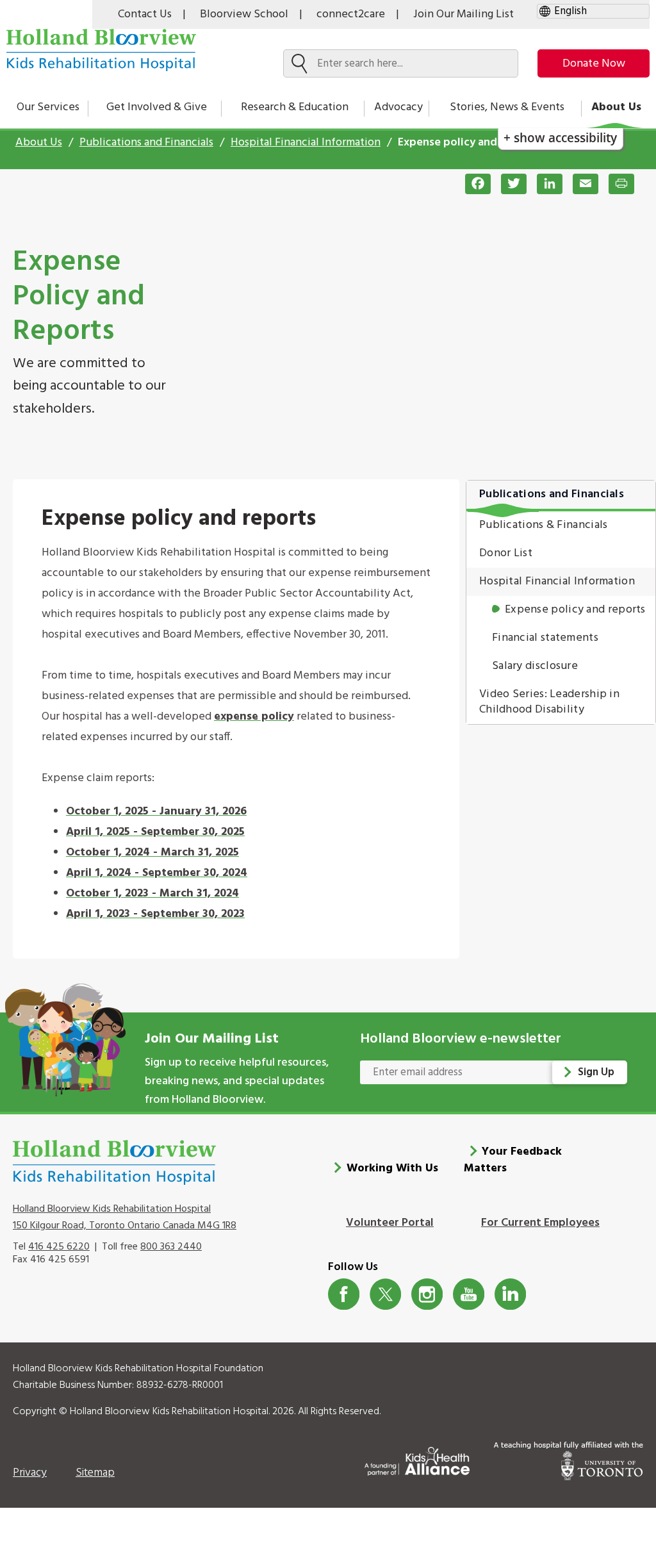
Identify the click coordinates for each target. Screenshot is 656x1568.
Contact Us (145, 14)
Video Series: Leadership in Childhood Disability (549, 702)
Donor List (505, 553)
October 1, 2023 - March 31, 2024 (152, 893)
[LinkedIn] (544, 184)
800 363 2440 (171, 1247)
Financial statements (545, 638)
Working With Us (392, 1168)
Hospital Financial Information (306, 142)
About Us (616, 107)
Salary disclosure (535, 666)
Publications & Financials (543, 525)
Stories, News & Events (507, 107)
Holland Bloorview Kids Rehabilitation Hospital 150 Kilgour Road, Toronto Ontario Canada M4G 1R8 (124, 1217)
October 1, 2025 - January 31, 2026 (156, 811)
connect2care (350, 14)
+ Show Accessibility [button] (560, 137)
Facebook (343, 1294)
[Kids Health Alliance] (417, 1459)
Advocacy (398, 107)
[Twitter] (509, 184)
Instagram (427, 1294)
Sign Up (596, 1072)
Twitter (385, 1294)
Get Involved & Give (156, 107)
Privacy (30, 1473)
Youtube (468, 1294)
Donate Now (593, 63)
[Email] (580, 184)
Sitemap (95, 1473)
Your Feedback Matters (513, 1160)
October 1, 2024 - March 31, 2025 (152, 852)
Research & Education (294, 107)
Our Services (48, 107)
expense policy (254, 716)
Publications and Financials (146, 142)
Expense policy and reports (575, 609)
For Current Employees (540, 1223)
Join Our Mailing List (463, 14)
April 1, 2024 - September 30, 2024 (156, 873)
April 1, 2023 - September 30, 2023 (155, 914)
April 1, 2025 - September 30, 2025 (155, 832)
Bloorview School (244, 14)
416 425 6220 (59, 1247)
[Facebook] (473, 184)
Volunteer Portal (390, 1223)
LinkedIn (510, 1294)
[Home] (101, 50)
